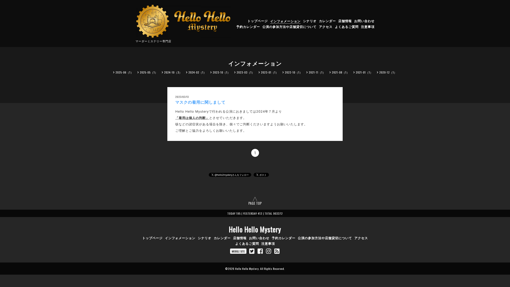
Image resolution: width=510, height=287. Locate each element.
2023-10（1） (221, 72)
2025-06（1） (124, 72)
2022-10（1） (293, 72)
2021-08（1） (340, 72)
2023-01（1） (270, 72)
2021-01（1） (364, 72)
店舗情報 (345, 21)
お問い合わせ (364, 21)
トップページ (257, 21)
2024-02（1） (197, 72)
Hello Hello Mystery (255, 229)
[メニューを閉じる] (255, 143)
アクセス (325, 26)
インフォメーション (285, 21)
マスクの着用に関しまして (200, 102)
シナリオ (310, 21)
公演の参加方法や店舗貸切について (289, 26)
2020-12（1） (388, 72)
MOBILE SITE (238, 251)
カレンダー (327, 21)
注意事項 (368, 26)
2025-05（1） (149, 72)
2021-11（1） (317, 72)
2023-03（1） (246, 72)
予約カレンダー (248, 26)
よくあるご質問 (347, 26)
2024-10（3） (173, 72)
